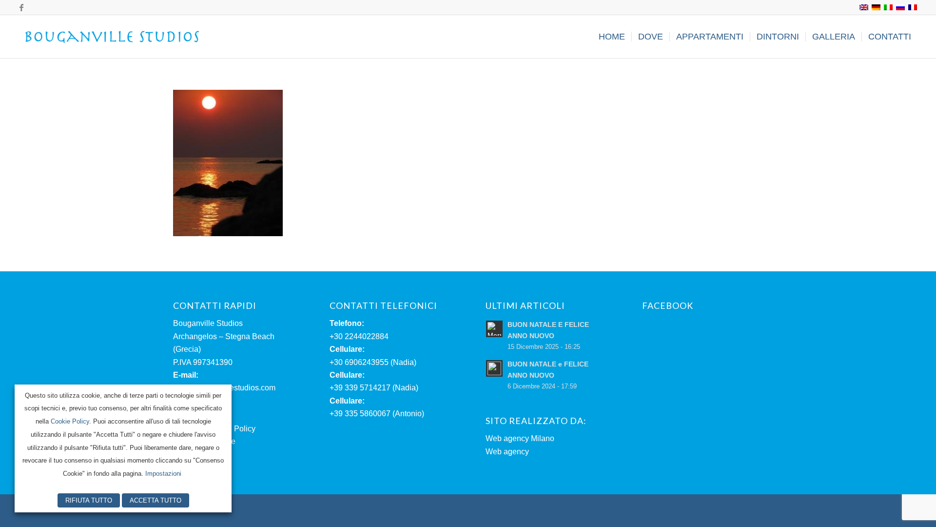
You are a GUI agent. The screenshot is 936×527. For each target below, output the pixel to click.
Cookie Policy (70, 421)
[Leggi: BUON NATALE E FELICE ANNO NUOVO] (494, 329)
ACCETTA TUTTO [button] (155, 500)
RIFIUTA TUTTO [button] (88, 500)
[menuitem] (611, 36)
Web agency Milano (520, 438)
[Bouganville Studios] (113, 36)
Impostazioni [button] (163, 473)
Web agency (507, 451)
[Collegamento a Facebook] (21, 7)
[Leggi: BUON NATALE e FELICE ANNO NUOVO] (494, 368)
